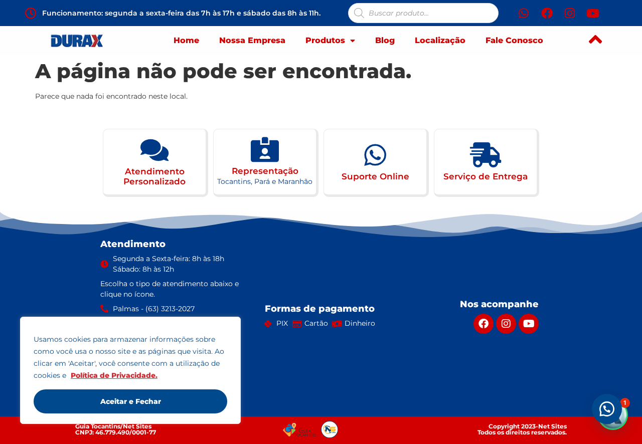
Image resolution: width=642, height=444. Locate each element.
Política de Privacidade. (114, 375)
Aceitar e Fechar (130, 401)
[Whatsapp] (523, 13)
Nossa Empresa (252, 40)
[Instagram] (569, 13)
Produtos (325, 40)
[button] (607, 409)
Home (186, 40)
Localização (440, 40)
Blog (385, 40)
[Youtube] (592, 13)
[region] (130, 370)
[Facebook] (546, 13)
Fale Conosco (514, 40)
